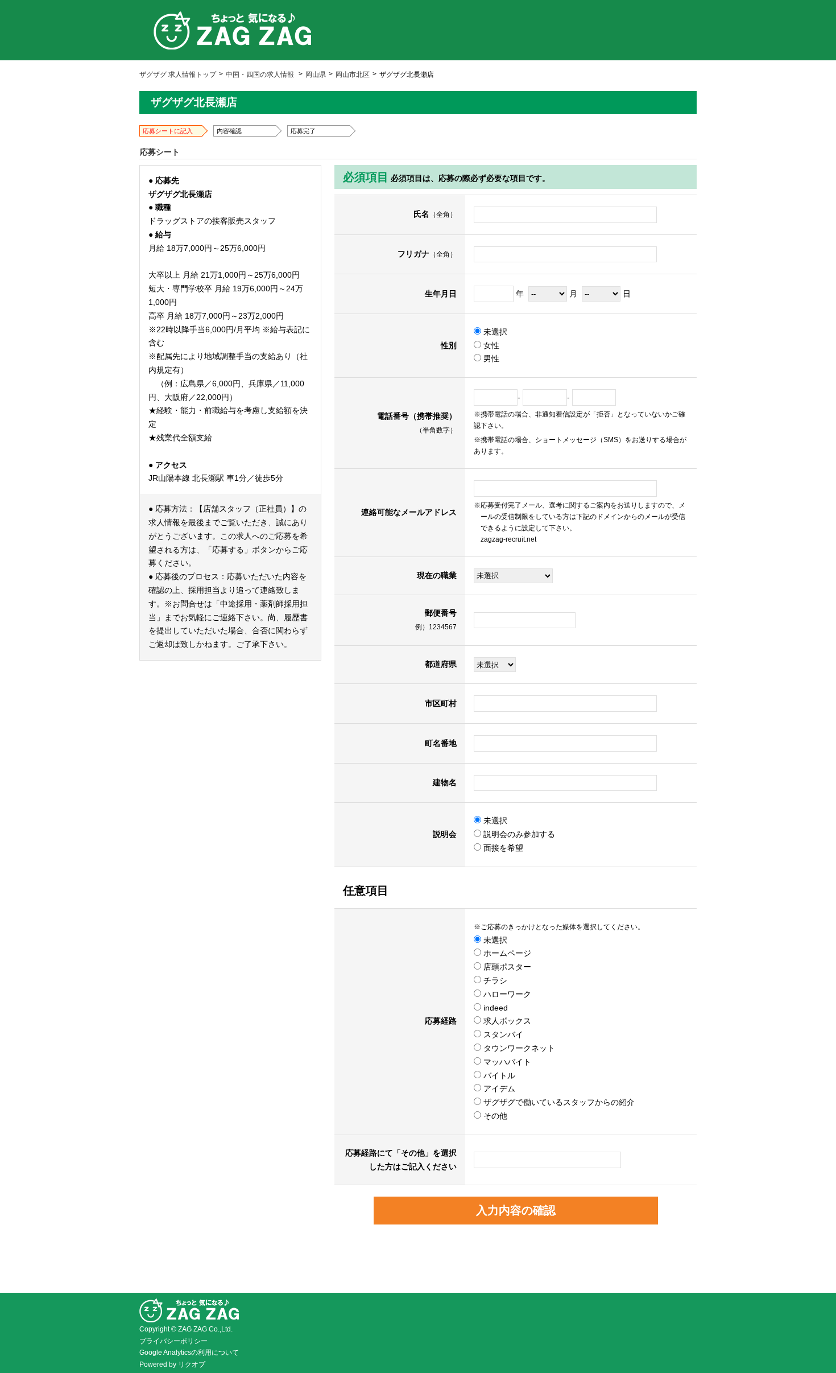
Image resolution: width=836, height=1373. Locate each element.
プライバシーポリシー (173, 1341)
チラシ (494, 980)
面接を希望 (502, 847)
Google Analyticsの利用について (189, 1352)
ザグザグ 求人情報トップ (177, 75)
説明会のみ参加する (518, 834)
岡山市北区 (353, 75)
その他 (494, 1115)
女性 (490, 345)
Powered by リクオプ (172, 1364)
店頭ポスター (506, 966)
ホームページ (506, 953)
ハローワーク (506, 994)
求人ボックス (506, 1020)
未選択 (494, 331)
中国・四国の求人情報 (260, 75)
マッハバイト (506, 1061)
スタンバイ (502, 1034)
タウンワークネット (518, 1048)
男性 (490, 358)
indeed (494, 1007)
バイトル (498, 1075)
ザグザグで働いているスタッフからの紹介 (558, 1102)
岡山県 (315, 75)
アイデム (498, 1088)
